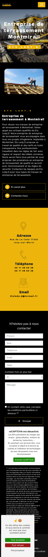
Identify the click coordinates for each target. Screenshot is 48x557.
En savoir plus (18, 187)
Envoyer (27, 421)
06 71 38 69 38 (24, 267)
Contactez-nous (19, 195)
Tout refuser (18, 545)
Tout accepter (18, 540)
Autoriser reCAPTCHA (24, 460)
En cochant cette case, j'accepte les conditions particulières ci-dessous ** (24, 410)
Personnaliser (18, 550)
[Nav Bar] (41, 4)
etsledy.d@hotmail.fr (24, 296)
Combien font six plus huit (18, 372)
